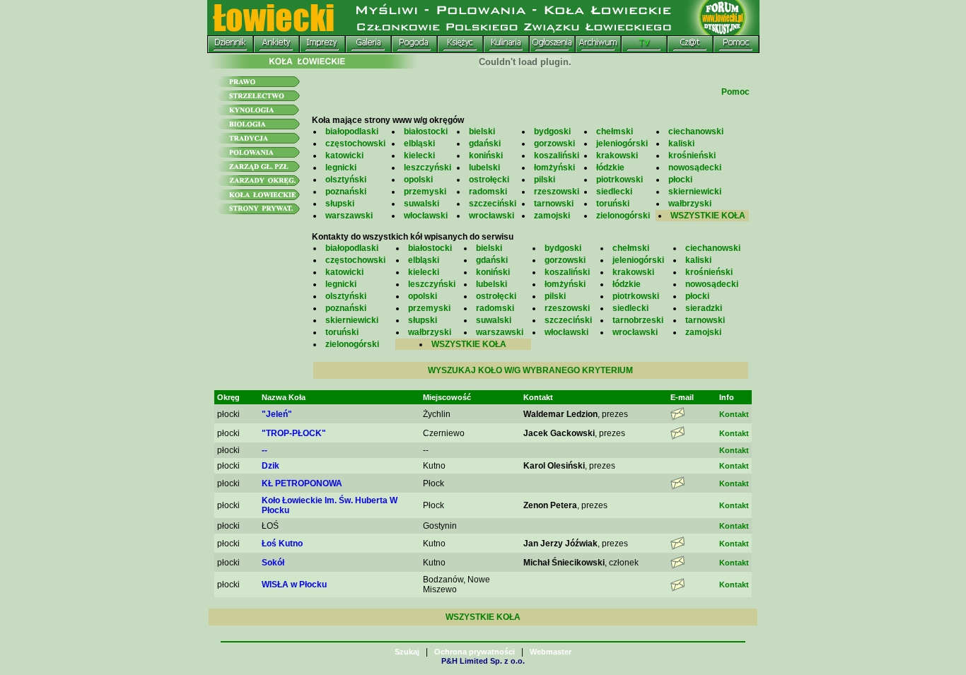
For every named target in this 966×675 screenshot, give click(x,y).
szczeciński (492, 204)
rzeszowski (556, 191)
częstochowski (355, 143)
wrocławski (491, 216)
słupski (339, 204)
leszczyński (427, 167)
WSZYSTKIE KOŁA (707, 216)
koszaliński (556, 155)
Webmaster (550, 651)
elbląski (419, 143)
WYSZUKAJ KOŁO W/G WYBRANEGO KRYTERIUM (530, 370)
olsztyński (345, 179)
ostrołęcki (489, 179)
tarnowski (554, 204)
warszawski (349, 216)
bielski (482, 131)
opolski (418, 179)
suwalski (421, 204)
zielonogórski (623, 216)
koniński (486, 155)
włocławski (426, 216)
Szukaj (407, 651)
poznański (345, 191)
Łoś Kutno (282, 543)
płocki (680, 179)
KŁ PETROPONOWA (302, 483)
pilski (544, 179)
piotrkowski (619, 179)
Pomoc (735, 92)
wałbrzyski (689, 204)
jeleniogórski (622, 143)
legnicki (340, 167)
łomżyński (554, 167)
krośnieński (692, 155)
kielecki (419, 155)
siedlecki (614, 191)
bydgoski (552, 131)
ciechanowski (695, 131)
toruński (612, 204)
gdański (485, 143)
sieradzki (703, 308)
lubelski (484, 167)
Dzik (270, 466)
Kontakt (734, 414)
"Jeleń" (277, 414)
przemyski (425, 191)
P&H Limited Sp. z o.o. (483, 661)
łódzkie (610, 167)
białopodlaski (351, 131)
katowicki (344, 155)
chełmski (614, 131)
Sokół (273, 563)
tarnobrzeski (637, 320)
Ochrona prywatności (474, 651)
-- (264, 450)
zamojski (552, 216)
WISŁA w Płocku (294, 584)
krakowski (617, 155)
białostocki (426, 131)
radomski (488, 191)
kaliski (681, 143)
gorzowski (554, 143)
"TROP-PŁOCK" (294, 433)
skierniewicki (694, 191)
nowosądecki (694, 167)
